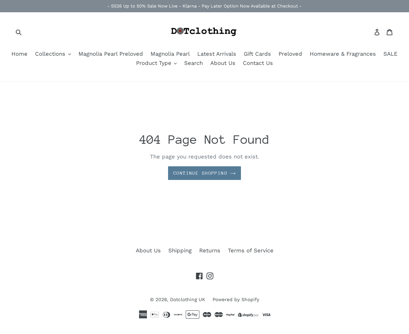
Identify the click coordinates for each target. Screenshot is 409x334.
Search (193, 63)
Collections (51, 53)
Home (19, 53)
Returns (209, 250)
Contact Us (258, 63)
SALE (390, 53)
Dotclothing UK (187, 299)
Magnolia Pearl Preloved (110, 53)
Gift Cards (257, 53)
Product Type (154, 63)
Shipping (180, 250)
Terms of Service (251, 250)
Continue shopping (200, 173)
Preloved (290, 53)
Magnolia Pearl (170, 53)
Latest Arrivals (216, 53)
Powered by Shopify (236, 299)
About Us (222, 63)
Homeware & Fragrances (343, 53)
